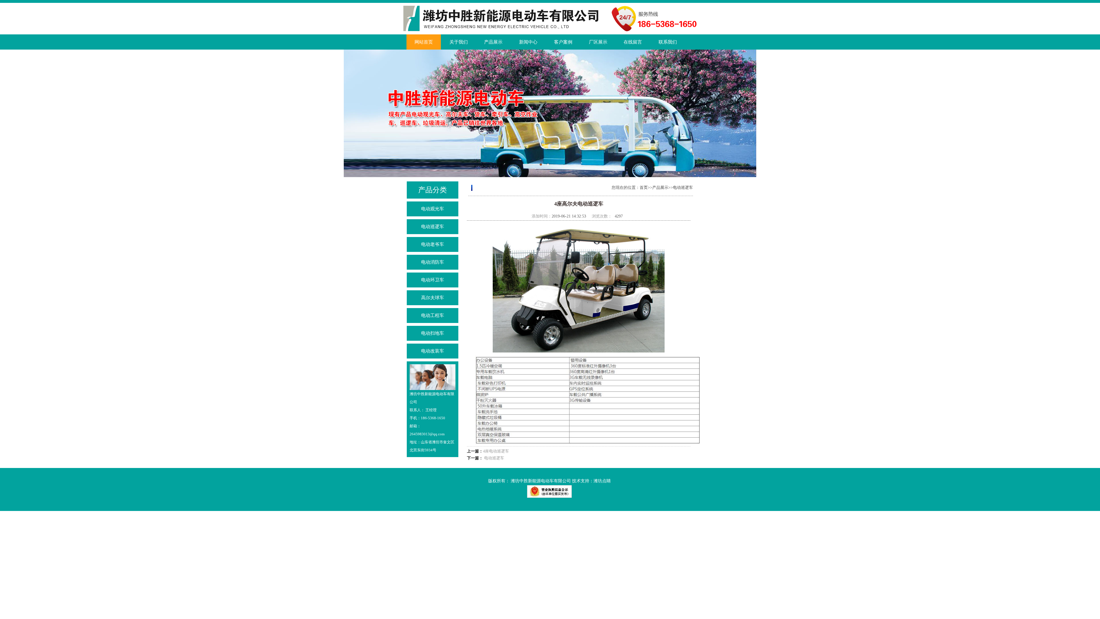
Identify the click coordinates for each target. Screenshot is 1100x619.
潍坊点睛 (602, 481)
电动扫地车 (432, 333)
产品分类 (432, 190)
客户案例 (563, 42)
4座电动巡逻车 (496, 451)
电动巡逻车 (432, 226)
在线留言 (633, 42)
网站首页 (424, 42)
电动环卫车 (432, 279)
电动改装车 (432, 350)
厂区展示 (598, 42)
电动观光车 (432, 208)
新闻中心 (528, 42)
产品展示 (493, 42)
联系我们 (668, 42)
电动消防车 (432, 262)
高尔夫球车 (432, 297)
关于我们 (458, 42)
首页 (644, 187)
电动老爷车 (432, 244)
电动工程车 (432, 315)
